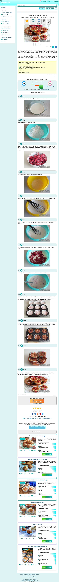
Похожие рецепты (24, 17)
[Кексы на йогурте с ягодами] (37, 33)
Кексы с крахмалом (37, 502)
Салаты (4, 7)
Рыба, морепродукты (7, 16)
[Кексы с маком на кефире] (27, 443)
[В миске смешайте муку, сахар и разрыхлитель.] (37, 132)
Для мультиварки (6, 35)
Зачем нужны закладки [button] (37, 403)
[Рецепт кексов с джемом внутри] (27, 487)
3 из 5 (37, 408)
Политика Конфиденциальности (29, 579)
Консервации (5, 39)
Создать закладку (38, 401)
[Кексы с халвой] (27, 531)
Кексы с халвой (37, 524)
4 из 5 (39, 408)
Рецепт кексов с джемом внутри (37, 480)
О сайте (28, 576)
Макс (33, 577)
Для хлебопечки (6, 32)
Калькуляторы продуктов (34, 574)
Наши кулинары (33, 576)
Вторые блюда (5, 23)
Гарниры (4, 19)
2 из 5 (35, 408)
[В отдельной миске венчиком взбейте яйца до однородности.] (37, 184)
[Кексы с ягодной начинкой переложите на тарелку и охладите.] (37, 357)
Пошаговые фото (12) (44, 17)
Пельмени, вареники (7, 12)
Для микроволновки (6, 37)
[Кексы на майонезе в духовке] (27, 466)
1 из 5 (34, 408)
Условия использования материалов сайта (29, 580)
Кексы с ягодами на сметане (37, 546)
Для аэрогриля (5, 30)
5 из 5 (41, 408)
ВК (28, 577)
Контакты (24, 576)
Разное (3, 41)
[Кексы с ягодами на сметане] (27, 555)
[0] (39, 22)
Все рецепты (42, 8)
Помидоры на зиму (50, 8)
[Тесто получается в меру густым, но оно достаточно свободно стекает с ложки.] (37, 282)
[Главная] (5, 2)
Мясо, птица (5, 14)
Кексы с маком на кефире (37, 436)
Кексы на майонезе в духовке (37, 459)
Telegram (36, 577)
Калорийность (36, 17)
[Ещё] (56, 8)
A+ (55, 46)
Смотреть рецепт (47, 454)
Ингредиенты (30, 17)
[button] (44, 23)
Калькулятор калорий (24, 574)
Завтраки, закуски (6, 25)
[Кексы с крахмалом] (27, 509)
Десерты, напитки (6, 28)
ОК (30, 577)
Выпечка (4, 10)
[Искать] (56, 5)
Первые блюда (5, 21)
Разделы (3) (51, 17)
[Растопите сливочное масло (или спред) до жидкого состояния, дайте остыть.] (37, 108)
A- (53, 46)
